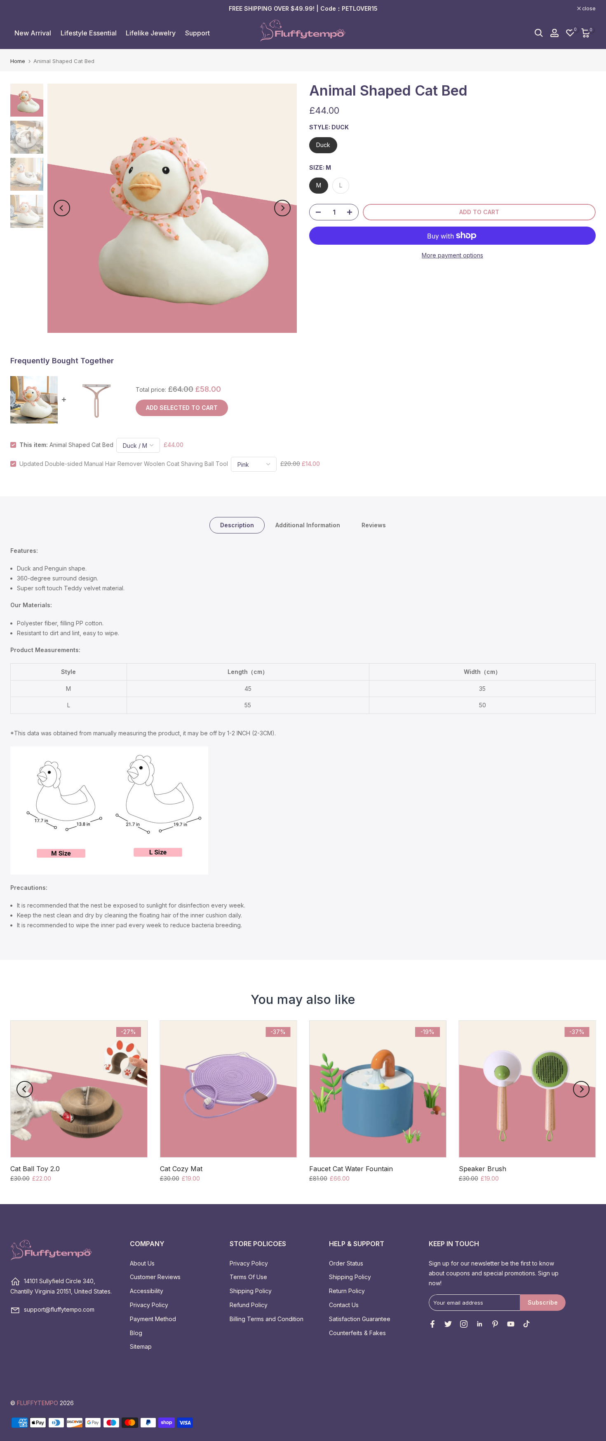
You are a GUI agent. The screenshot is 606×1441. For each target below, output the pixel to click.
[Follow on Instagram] (463, 1324)
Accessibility (146, 1290)
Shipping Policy (251, 1290)
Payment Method (153, 1318)
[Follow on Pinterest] (495, 1324)
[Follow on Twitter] (448, 1324)
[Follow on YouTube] (510, 1324)
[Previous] (62, 208)
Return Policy (347, 1290)
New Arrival (32, 33)
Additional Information (307, 524)
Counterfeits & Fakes (357, 1332)
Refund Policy (249, 1304)
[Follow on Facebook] (432, 1324)
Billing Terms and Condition (266, 1318)
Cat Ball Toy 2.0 (35, 1169)
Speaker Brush (482, 1169)
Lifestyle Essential (89, 33)
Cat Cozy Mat (181, 1169)
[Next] (282, 208)
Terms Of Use (248, 1276)
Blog (136, 1332)
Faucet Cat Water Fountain (351, 1169)
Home (17, 61)
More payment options (452, 255)
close (21, 8)
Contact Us (344, 1304)
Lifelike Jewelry (151, 33)
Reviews (374, 524)
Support (197, 33)
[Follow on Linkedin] (479, 1324)
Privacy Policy (149, 1304)
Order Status (346, 1263)
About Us (142, 1263)
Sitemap (141, 1346)
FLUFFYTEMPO (37, 1402)
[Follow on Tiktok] (526, 1324)
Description (237, 524)
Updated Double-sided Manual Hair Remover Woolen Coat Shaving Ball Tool (123, 463)
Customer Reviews (155, 1276)
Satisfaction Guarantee (359, 1318)
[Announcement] (303, 9)
